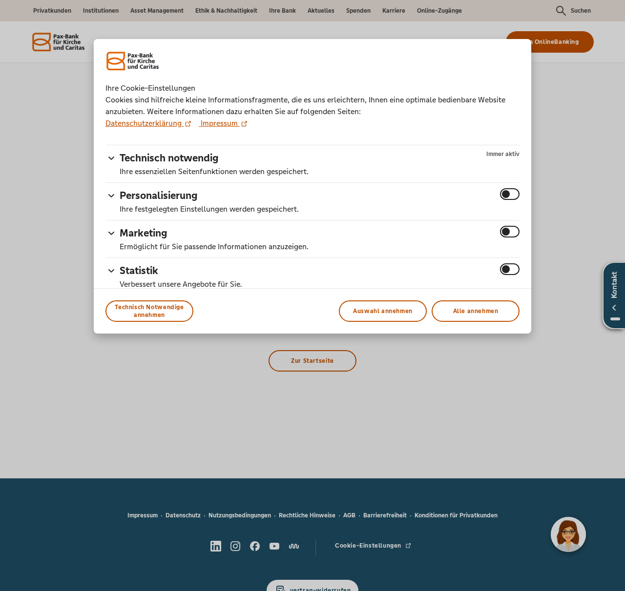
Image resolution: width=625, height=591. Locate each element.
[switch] (510, 194)
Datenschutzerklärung (144, 123)
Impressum (219, 123)
